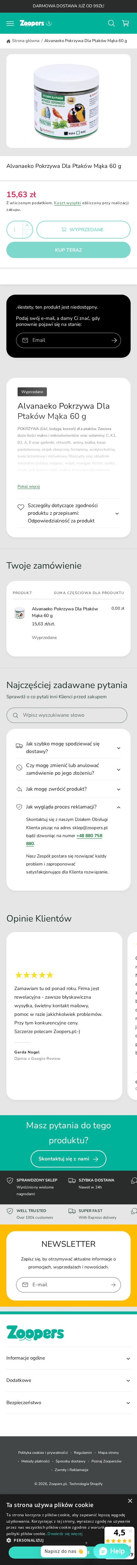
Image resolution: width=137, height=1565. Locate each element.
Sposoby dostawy (70, 1461)
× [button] (129, 1501)
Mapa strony (108, 1452)
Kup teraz (68, 250)
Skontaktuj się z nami (64, 1158)
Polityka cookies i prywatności (43, 1452)
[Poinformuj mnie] (114, 340)
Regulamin (83, 1452)
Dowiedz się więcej (65, 1533)
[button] (10, 23)
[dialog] (68, 1529)
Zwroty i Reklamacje (71, 1469)
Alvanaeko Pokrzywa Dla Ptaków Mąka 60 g (85, 41)
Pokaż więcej (29, 486)
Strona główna (26, 41)
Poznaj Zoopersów (106, 1461)
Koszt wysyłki (67, 202)
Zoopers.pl (58, 1483)
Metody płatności (35, 1461)
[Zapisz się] (113, 1284)
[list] (68, 1017)
